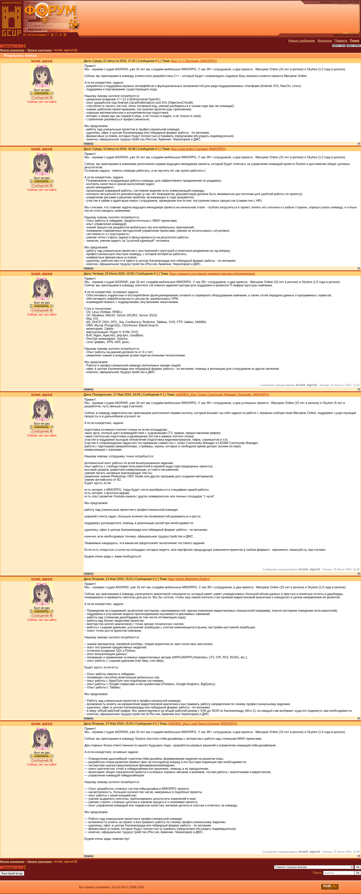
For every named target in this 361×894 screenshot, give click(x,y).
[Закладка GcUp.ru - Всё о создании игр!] (56, 35)
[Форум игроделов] (25, 35)
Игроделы (325, 40)
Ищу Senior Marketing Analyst (189, 579)
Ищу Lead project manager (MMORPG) (198, 149)
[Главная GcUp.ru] (12, 35)
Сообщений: (42, 97)
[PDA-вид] (60, 35)
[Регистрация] (36, 35)
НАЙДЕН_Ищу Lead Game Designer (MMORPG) (202, 723)
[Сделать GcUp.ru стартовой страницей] (52, 35)
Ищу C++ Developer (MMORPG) (194, 61)
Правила (341, 40)
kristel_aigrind (41, 61)
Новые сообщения (301, 40)
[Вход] (48, 35)
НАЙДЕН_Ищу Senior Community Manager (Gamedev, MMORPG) (222, 394)
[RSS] (65, 35)
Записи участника (39, 50)
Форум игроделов (12, 50)
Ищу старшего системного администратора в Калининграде (212, 273)
